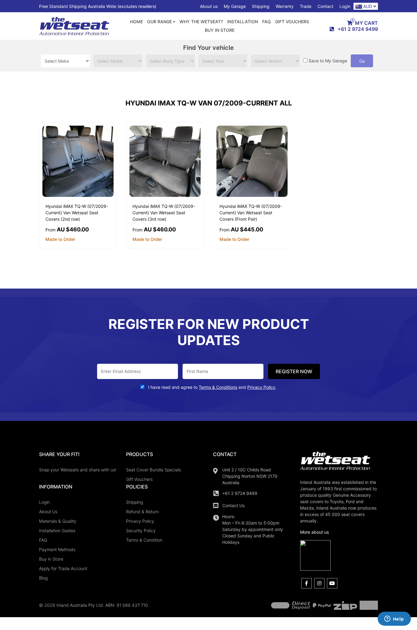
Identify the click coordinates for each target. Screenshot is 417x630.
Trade (305, 6)
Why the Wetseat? (201, 21)
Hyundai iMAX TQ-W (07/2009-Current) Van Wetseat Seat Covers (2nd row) (76, 213)
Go (362, 61)
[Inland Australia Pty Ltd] (74, 25)
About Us (48, 511)
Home (136, 21)
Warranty (285, 6)
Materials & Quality (57, 521)
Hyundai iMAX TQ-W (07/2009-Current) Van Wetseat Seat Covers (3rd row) (163, 213)
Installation (242, 21)
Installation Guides (57, 530)
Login (344, 6)
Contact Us (233, 505)
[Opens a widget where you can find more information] (394, 619)
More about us (314, 532)
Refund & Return (142, 511)
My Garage (235, 6)
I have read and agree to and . (212, 387)
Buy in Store (219, 30)
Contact (325, 6)
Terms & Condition (144, 540)
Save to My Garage (328, 60)
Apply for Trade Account (63, 568)
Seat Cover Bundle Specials (153, 469)
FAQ (266, 21)
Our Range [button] (159, 21)
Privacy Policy (140, 521)
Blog (43, 577)
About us (209, 6)
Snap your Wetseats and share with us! (77, 469)
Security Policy (141, 530)
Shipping (261, 6)
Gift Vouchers (292, 21)
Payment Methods (57, 549)
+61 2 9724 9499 (239, 493)
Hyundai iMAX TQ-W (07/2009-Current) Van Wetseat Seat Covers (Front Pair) (250, 213)
